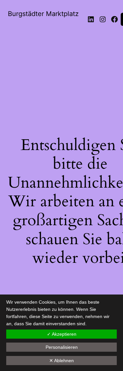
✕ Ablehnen (61, 360)
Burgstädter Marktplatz (43, 14)
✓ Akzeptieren (61, 334)
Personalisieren (62, 347)
